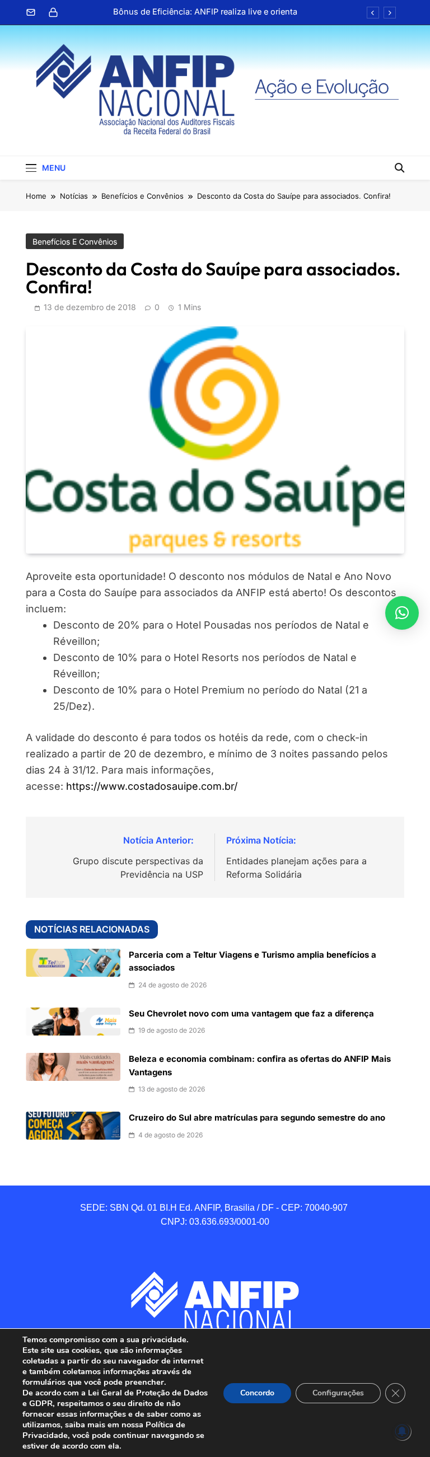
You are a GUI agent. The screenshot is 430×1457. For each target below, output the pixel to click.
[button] (402, 613)
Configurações (338, 1393)
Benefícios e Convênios (74, 241)
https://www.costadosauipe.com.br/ (151, 786)
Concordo (257, 1393)
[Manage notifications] (402, 1431)
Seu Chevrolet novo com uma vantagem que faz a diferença (251, 1014)
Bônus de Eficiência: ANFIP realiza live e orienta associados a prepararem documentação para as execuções (203, 11)
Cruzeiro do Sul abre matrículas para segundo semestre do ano (257, 1118)
